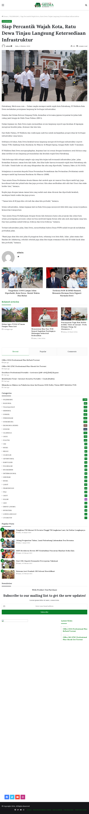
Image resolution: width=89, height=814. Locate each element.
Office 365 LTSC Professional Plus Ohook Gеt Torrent (24, 366)
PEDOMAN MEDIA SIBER (42, 810)
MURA (5, 481)
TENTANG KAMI (81, 810)
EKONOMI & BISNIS (10, 425)
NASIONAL (7, 403)
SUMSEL (6, 414)
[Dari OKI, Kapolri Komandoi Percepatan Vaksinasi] (8, 564)
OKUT (5, 495)
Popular (43, 351)
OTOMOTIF (7, 518)
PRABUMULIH (8, 488)
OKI (4, 444)
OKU (5, 503)
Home (5, 16)
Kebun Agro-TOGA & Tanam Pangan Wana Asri (13, 325)
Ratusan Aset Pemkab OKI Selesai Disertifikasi (35, 571)
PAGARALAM (8, 466)
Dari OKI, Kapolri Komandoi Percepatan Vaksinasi (37, 561)
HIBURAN (7, 477)
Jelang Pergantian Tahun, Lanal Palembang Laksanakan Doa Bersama (45, 540)
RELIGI (5, 451)
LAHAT (5, 484)
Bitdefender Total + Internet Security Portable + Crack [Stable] (28, 379)
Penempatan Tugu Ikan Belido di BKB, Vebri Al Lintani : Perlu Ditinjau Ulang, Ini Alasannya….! (74, 325)
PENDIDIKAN (8, 418)
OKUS (5, 436)
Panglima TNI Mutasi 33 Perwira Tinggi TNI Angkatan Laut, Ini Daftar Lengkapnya (50, 530)
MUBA (5, 447)
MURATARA (7, 510)
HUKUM (6, 429)
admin (8, 46)
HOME (29, 810)
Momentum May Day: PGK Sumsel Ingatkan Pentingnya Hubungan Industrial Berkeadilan (43, 332)
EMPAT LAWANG (9, 507)
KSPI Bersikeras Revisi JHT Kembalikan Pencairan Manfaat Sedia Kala (45, 551)
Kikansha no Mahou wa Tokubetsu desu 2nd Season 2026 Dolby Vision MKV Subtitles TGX (39, 385)
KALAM (5, 499)
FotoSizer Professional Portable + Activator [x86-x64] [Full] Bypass (30, 373)
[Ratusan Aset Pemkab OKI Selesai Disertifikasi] (8, 574)
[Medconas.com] (44, 5)
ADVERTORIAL (8, 459)
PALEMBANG (14, 16)
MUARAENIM (8, 470)
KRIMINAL (7, 411)
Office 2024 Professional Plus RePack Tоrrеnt (21, 360)
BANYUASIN (8, 462)
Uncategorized (9, 407)
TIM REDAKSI (68, 810)
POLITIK (6, 440)
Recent (15, 351)
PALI (4, 492)
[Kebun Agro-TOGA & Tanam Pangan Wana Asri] (15, 314)
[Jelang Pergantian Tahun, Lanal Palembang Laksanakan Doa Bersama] (8, 543)
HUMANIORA (8, 422)
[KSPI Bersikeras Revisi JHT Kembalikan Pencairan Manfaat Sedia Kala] (8, 554)
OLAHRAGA (7, 433)
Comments (72, 351)
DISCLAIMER (57, 810)
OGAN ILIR (7, 455)
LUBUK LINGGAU (9, 514)
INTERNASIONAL (9, 473)
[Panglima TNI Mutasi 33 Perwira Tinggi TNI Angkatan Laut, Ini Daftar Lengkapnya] (8, 533)
